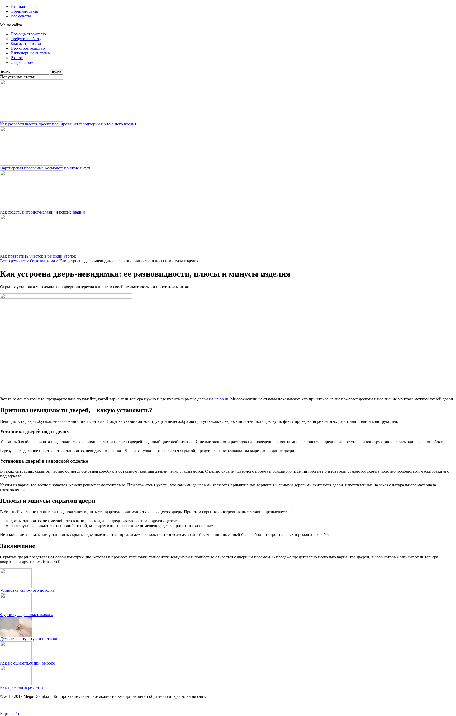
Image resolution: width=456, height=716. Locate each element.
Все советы (21, 16)
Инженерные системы (31, 53)
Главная (18, 6)
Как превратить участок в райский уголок (38, 256)
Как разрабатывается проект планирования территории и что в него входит (68, 124)
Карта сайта (10, 713)
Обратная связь (24, 11)
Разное (17, 57)
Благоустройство (26, 43)
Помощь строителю (28, 34)
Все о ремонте (13, 261)
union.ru (221, 399)
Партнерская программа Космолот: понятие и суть (45, 168)
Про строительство (28, 48)
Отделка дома (23, 62)
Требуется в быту (26, 38)
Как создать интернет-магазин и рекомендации (42, 212)
